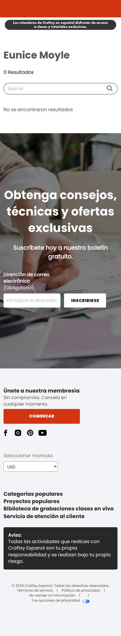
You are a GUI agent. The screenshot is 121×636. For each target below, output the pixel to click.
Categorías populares (33, 494)
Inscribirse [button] (85, 300)
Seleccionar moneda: (28, 455)
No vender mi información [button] (52, 595)
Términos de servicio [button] (35, 590)
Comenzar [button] (41, 416)
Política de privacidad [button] (81, 590)
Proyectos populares (32, 501)
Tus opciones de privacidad (55, 600)
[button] (110, 88)
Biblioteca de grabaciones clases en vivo (59, 509)
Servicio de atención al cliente (44, 516)
